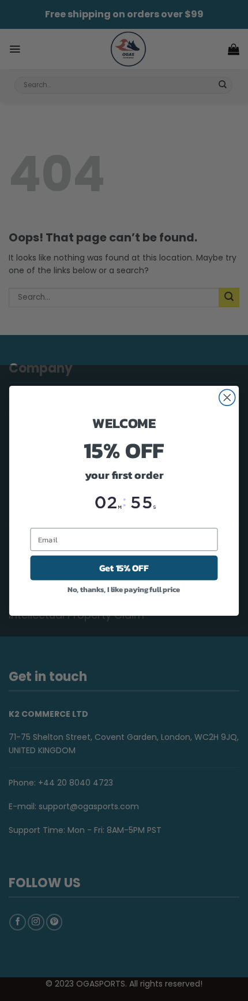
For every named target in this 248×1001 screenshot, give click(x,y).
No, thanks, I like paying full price (123, 588)
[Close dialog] (227, 397)
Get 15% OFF (124, 568)
